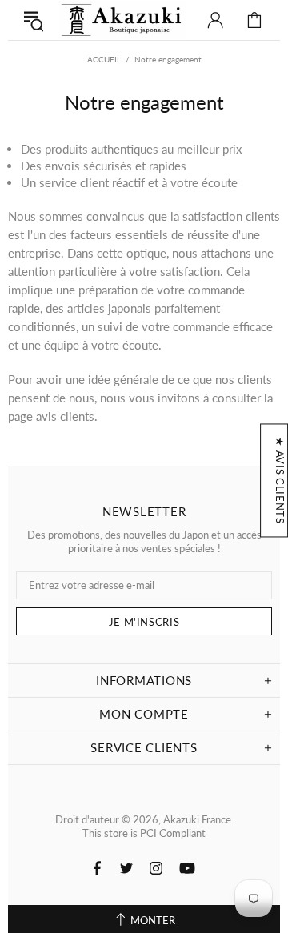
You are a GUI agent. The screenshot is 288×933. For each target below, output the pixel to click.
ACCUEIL (104, 59)
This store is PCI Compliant (144, 833)
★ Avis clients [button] (280, 480)
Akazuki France (122, 20)
